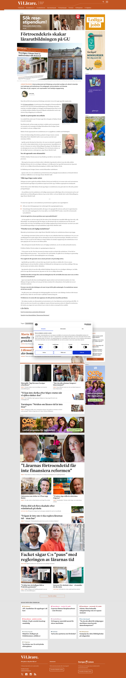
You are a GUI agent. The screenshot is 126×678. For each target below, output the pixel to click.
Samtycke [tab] (43, 328)
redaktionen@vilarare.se (26, 670)
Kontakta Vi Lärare (25, 668)
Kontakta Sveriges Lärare (85, 671)
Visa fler (95, 359)
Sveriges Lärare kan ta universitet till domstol (33, 312)
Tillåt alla (82, 352)
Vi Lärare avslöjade (28, 104)
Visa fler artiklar (52, 596)
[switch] (55, 347)
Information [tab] (63, 328)
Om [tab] (82, 328)
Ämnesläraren (29, 7)
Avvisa (44, 352)
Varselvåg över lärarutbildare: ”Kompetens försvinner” (35, 315)
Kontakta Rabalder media (57, 669)
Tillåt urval (63, 352)
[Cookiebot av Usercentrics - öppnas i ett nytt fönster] (85, 324)
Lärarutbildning (29, 323)
